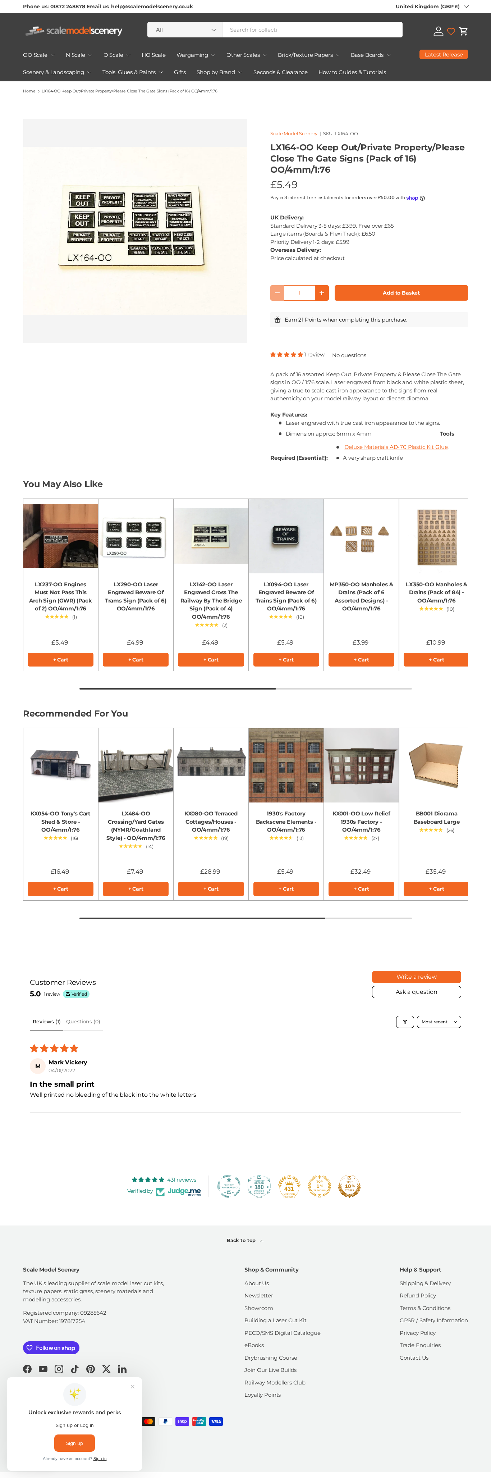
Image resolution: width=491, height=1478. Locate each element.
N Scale (75, 54)
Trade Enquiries (420, 1345)
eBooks (253, 1345)
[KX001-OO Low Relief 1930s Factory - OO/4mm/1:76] (361, 765)
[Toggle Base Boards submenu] (388, 55)
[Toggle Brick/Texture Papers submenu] (337, 55)
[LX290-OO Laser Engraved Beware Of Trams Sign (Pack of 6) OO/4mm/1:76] (135, 536)
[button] (464, 31)
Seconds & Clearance (280, 72)
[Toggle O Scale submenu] (128, 55)
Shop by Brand (216, 72)
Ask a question (416, 991)
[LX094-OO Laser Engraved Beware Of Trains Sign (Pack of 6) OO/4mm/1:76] (286, 536)
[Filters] (405, 1022)
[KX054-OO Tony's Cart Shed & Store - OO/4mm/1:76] (60, 765)
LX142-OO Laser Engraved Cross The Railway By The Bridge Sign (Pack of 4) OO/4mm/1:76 (211, 600)
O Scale (113, 54)
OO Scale (35, 54)
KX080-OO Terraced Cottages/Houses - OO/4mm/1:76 (211, 821)
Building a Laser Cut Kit (275, 1320)
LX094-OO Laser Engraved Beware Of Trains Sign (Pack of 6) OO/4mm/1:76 (286, 596)
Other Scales (243, 54)
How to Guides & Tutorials (352, 72)
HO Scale (154, 54)
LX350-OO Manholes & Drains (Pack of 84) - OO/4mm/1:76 (436, 592)
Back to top (242, 1240)
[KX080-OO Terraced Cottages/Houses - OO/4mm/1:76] (211, 765)
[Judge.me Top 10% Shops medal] (349, 1186)
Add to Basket (401, 293)
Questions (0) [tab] (83, 1021)
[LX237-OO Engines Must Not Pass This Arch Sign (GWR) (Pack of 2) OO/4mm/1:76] (60, 536)
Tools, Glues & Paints (129, 72)
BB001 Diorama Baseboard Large (437, 817)
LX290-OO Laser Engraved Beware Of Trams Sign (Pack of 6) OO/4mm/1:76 (135, 596)
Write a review (416, 976)
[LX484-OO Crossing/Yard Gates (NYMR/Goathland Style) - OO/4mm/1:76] (135, 765)
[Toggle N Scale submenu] (90, 55)
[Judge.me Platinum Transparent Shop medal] (228, 1186)
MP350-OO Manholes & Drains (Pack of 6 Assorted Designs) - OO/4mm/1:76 (361, 596)
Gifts (180, 72)
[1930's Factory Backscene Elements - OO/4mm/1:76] (286, 765)
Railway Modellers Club (275, 1382)
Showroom (258, 1308)
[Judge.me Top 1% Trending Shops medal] (319, 1186)
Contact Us (414, 1357)
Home (29, 91)
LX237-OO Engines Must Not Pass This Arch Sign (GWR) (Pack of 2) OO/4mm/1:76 (60, 596)
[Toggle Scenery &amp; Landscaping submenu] (89, 72)
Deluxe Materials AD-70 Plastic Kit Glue (396, 447)
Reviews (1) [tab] (46, 1021)
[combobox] (275, 29)
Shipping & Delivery (425, 1283)
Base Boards (367, 54)
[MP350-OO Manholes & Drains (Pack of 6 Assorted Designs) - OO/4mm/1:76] (361, 536)
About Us (256, 1283)
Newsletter (258, 1295)
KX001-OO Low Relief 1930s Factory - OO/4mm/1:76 (361, 821)
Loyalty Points (262, 1394)
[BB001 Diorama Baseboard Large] (436, 765)
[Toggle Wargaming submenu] (213, 55)
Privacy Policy (418, 1332)
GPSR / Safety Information (434, 1320)
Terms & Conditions (425, 1308)
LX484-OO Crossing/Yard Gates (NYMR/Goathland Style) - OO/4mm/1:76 (135, 825)
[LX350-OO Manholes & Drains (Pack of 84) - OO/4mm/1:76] (436, 536)
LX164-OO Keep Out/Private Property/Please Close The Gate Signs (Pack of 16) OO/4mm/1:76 (129, 91)
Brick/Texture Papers (305, 54)
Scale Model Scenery (293, 133)
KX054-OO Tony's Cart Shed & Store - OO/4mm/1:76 (61, 821)
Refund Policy (418, 1295)
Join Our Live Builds (270, 1369)
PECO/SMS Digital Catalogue (282, 1332)
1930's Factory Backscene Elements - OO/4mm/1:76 (286, 821)
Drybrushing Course (270, 1357)
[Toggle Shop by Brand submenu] (240, 72)
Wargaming (192, 54)
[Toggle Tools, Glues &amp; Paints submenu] (160, 72)
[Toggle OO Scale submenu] (52, 55)
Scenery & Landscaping (53, 72)
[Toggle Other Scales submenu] (264, 55)
